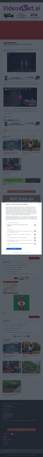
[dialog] (21, 228)
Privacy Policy (27, 252)
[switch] (34, 225)
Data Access (21, 252)
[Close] (40, 204)
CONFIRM (14, 248)
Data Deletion (15, 252)
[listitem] (21, 222)
